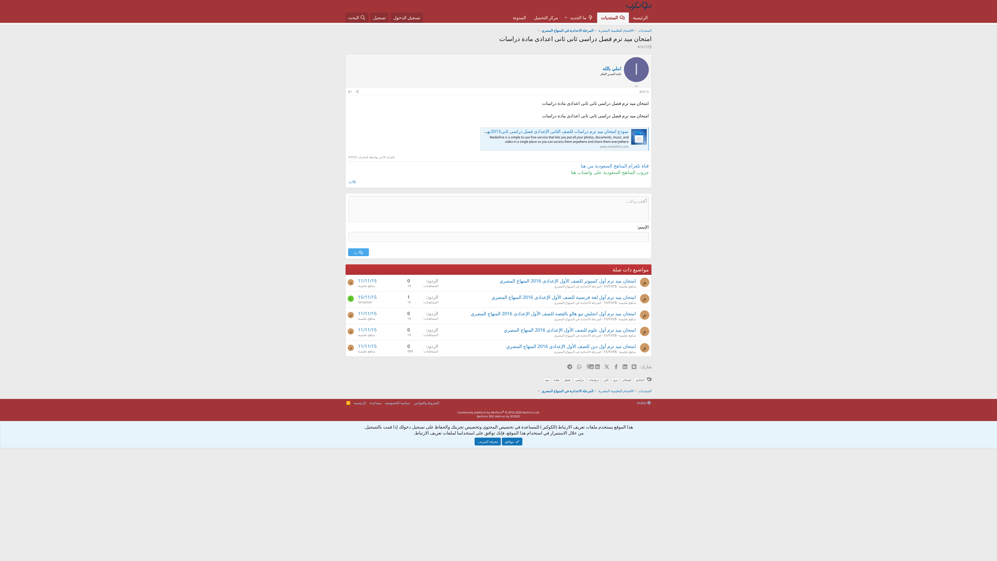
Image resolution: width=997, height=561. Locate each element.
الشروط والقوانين (426, 402)
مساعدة (375, 402)
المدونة (519, 18)
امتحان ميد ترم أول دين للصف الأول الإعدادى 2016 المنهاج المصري (571, 346)
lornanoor (365, 302)
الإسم (643, 227)
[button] (566, 17)
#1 (350, 92)
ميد (547, 380)
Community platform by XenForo (498, 412)
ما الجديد (578, 18)
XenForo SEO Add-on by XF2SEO (498, 416)
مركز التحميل (546, 18)
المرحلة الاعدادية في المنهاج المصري (577, 286)
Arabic (642, 402)
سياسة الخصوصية (397, 402)
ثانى (606, 380)
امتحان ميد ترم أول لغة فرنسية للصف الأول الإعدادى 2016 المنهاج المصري (563, 297)
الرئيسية (640, 18)
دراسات (594, 380)
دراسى (579, 380)
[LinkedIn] (597, 366)
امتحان (626, 380)
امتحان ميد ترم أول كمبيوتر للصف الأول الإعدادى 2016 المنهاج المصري (568, 281)
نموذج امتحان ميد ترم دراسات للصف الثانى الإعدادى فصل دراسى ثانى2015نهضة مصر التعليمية (542, 131)
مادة (556, 380)
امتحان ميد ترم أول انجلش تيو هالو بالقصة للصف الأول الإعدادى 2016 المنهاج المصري (553, 313)
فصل (567, 380)
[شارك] (357, 92)
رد (350, 181)
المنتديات (609, 18)
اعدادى (640, 380)
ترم (615, 380)
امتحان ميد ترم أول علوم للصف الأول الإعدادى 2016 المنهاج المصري (570, 330)
